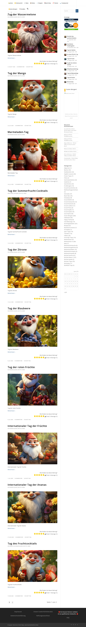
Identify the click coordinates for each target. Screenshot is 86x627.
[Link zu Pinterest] (8, 15)
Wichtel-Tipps (68, 261)
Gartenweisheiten (69, 180)
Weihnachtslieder (69, 249)
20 (71, 283)
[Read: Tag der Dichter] (65, 78)
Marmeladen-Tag (18, 132)
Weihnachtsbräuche (70, 245)
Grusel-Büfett (68, 200)
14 (73, 281)
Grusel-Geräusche (69, 202)
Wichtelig (67, 263)
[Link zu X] (14, 15)
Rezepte (66, 225)
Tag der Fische (70, 58)
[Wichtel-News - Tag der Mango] (32, 96)
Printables (67, 229)
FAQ (68, 618)
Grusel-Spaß (67, 210)
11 (67, 281)
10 (65, 281)
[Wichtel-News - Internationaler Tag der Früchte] (32, 448)
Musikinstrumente (69, 227)
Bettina (30, 66)
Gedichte (66, 182)
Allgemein (67, 168)
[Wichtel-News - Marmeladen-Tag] (32, 154)
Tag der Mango (17, 73)
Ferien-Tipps (67, 176)
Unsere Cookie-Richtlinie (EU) (43, 612)
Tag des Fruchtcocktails (22, 543)
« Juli (65, 292)
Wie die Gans (70, 81)
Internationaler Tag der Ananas (27, 484)
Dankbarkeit (67, 172)
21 (73, 283)
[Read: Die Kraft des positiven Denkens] (65, 37)
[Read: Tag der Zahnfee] (65, 50)
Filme (65, 178)
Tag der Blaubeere (19, 308)
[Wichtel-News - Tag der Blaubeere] (32, 331)
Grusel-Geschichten (69, 188)
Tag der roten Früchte (21, 367)
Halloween (67, 217)
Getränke (16, 193)
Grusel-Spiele (68, 211)
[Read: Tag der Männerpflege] (65, 73)
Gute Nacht (67, 213)
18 (67, 283)
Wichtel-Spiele (68, 259)
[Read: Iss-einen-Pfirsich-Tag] (65, 55)
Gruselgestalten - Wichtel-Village (71, 158)
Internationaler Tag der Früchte (27, 426)
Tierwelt (66, 233)
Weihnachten (68, 239)
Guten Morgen (68, 215)
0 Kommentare (20, 66)
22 (75, 283)
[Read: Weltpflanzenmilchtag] (65, 69)
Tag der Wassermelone (22, 14)
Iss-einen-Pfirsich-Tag (72, 54)
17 (65, 283)
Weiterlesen (11, 58)
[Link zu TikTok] (12, 15)
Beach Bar (10, 193)
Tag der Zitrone (17, 249)
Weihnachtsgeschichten (71, 190)
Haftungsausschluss (43, 616)
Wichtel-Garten (68, 255)
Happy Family (68, 219)
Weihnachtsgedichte (70, 247)
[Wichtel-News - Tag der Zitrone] (32, 272)
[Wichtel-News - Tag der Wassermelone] (32, 37)
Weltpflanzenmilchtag (72, 69)
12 (69, 281)
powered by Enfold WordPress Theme (31, 624)
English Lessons (68, 174)
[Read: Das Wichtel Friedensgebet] (65, 44)
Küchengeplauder (12, 17)
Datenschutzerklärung (18, 616)
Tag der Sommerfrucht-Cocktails (28, 190)
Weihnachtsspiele (69, 253)
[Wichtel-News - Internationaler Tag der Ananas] (32, 507)
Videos (66, 235)
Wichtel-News (21, 17)
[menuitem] (11, 3)
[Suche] (27, 9)
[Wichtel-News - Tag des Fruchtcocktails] (32, 566)
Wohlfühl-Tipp (68, 265)
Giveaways (67, 198)
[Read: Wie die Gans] (65, 82)
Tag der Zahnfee (71, 50)
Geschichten (67, 184)
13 (71, 281)
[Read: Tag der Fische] (65, 59)
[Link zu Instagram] (10, 15)
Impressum (18, 612)
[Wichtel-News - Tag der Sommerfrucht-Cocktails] (32, 213)
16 (77, 281)
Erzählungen (67, 186)
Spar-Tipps (67, 231)
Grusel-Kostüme (68, 204)
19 (69, 283)
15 (75, 281)
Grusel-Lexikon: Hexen (70, 159)
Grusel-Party (67, 208)
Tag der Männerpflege (72, 73)
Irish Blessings (68, 221)
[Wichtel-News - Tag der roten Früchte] (32, 389)
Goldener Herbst (72, 148)
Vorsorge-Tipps (68, 237)
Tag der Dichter (71, 77)
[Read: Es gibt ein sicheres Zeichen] (65, 63)
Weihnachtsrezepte (69, 251)
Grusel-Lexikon (68, 206)
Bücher (66, 170)
